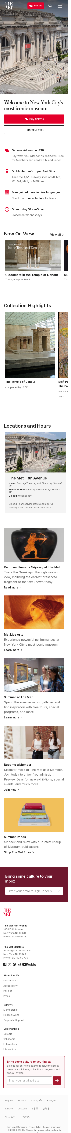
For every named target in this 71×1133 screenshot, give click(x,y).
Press (6, 996)
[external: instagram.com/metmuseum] (19, 964)
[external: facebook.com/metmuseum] (4, 964)
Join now (10, 789)
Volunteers (9, 1039)
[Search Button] (50, 6)
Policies (7, 990)
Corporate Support (13, 1020)
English (9, 1100)
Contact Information (52, 1127)
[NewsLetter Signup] (59, 890)
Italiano (9, 1108)
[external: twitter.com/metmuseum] (9, 964)
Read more (11, 587)
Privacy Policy (35, 1127)
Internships (9, 1049)
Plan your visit (34, 129)
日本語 (34, 1108)
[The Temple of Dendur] (30, 345)
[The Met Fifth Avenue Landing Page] (35, 452)
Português (37, 1100)
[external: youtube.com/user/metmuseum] (29, 964)
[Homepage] (9, 5)
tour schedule (35, 198)
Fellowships (10, 1044)
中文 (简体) (10, 1116)
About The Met (11, 975)
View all (55, 234)
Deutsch (22, 1108)
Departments (10, 980)
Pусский (25, 1116)
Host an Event (11, 1014)
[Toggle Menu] (60, 6)
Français (51, 1100)
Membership (10, 1009)
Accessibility (10, 985)
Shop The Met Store (17, 852)
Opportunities (11, 1028)
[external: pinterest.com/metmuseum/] (14, 964)
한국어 (46, 1108)
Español (22, 1100)
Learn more (11, 650)
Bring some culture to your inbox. (29, 1061)
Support (7, 1004)
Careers (7, 1033)
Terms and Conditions (17, 1127)
